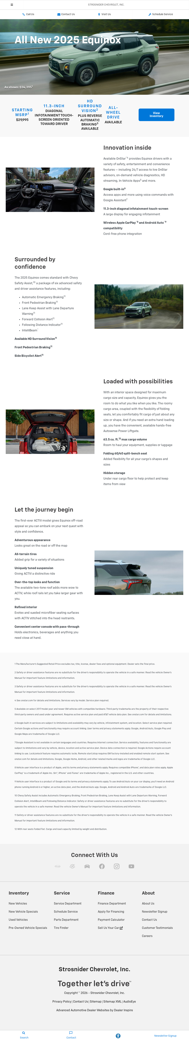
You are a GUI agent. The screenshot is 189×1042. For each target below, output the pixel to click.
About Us (148, 903)
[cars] (58, 866)
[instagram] (117, 866)
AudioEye (129, 1001)
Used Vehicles (18, 920)
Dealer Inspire (123, 1010)
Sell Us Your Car (109, 928)
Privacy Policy (61, 1001)
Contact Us (149, 920)
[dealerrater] (72, 866)
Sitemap (96, 1001)
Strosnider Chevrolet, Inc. (107, 993)
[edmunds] (87, 866)
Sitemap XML (112, 1001)
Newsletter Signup (154, 911)
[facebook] (102, 866)
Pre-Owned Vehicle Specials (28, 928)
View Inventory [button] (156, 115)
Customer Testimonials (157, 928)
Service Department (67, 903)
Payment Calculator (111, 920)
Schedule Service (66, 911)
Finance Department (112, 903)
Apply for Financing (111, 911)
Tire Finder (61, 928)
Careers (147, 936)
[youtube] (131, 866)
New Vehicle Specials (23, 911)
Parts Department (66, 920)
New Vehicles (18, 903)
